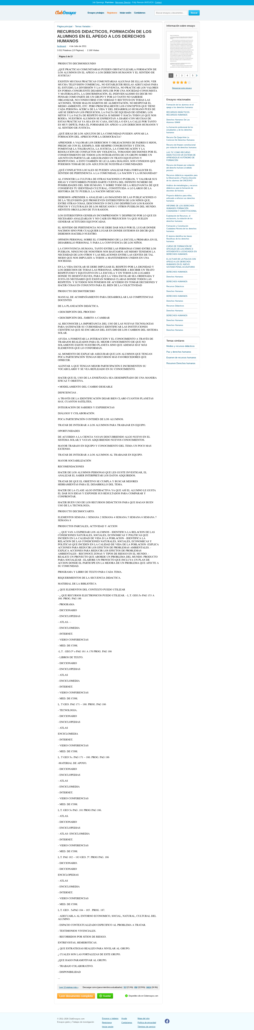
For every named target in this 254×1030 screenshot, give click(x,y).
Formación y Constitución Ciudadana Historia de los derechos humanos (181, 228)
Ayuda (124, 1018)
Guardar (107, 996)
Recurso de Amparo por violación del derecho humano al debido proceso (180, 168)
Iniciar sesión (125, 12)
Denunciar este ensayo (182, 88)
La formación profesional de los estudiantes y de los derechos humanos (179, 130)
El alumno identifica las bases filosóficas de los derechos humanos (179, 239)
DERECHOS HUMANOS (176, 272)
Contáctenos (139, 12)
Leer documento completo (76, 996)
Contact (158, 2)
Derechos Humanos (174, 277)
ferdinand (61, 46)
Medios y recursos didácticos (180, 346)
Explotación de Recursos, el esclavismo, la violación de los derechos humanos (179, 218)
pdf (135, 987)
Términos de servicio (146, 1027)
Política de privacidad (147, 1022)
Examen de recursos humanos (181, 357)
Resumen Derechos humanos (180, 363)
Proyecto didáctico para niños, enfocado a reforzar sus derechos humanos (180, 198)
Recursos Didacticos (175, 286)
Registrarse (112, 12)
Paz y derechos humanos (178, 352)
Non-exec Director (123, 2)
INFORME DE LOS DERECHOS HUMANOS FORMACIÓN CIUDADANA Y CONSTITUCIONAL (181, 208)
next (196, 75)
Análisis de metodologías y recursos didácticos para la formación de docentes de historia (181, 188)
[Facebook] (167, 1023)
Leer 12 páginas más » (68, 987)
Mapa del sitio (143, 1018)
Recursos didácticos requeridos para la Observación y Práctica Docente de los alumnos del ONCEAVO (181, 178)
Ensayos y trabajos (96, 12)
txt (124, 987)
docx (148, 987)
